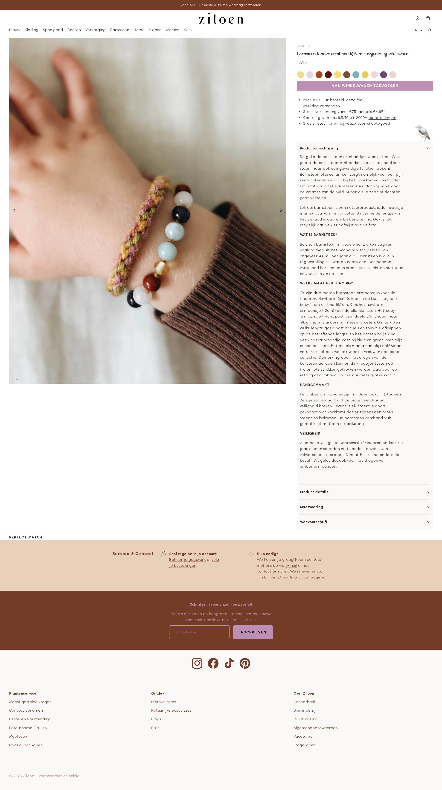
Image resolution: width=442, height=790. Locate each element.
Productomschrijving (319, 148)
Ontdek (157, 693)
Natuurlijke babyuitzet (171, 710)
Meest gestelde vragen (30, 702)
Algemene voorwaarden (316, 728)
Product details (314, 492)
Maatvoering (311, 507)
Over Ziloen (304, 693)
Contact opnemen (26, 710)
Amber (303, 46)
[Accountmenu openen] (418, 18)
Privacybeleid (306, 719)
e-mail (291, 565)
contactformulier (272, 571)
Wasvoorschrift (314, 522)
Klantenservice (23, 693)
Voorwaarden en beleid (59, 776)
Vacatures (303, 736)
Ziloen (28, 776)
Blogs (156, 719)
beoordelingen (382, 117)
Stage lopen (305, 745)
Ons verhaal (304, 702)
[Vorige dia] (13, 211)
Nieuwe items (163, 702)
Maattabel (18, 736)
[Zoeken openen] (430, 30)
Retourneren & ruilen (28, 728)
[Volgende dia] (282, 211)
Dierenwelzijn (306, 710)
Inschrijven (253, 632)
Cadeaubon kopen (26, 745)
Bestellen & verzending (30, 719)
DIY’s (155, 728)
